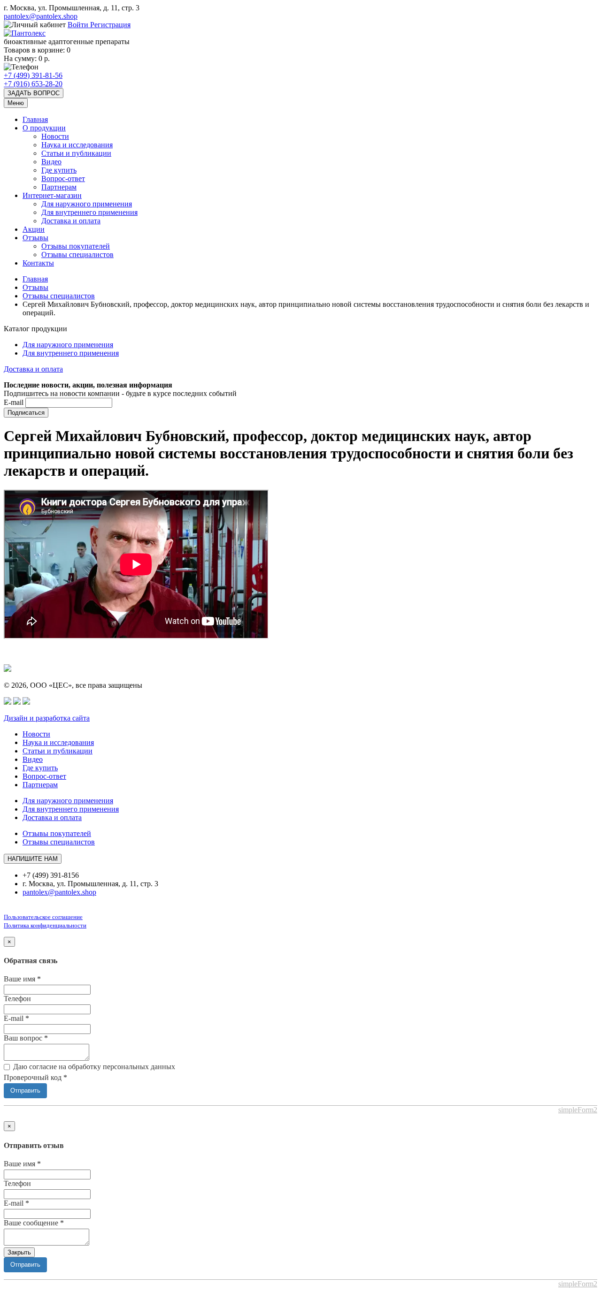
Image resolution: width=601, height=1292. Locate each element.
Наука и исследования (77, 145)
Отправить (25, 1090)
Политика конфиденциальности (45, 925)
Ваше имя (22, 979)
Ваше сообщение (34, 1223)
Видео (51, 162)
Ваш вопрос (26, 1038)
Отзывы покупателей (75, 246)
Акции (34, 229)
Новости (55, 136)
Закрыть (19, 1252)
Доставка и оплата (70, 221)
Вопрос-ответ (63, 178)
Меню (16, 102)
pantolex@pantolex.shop (40, 16)
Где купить (59, 170)
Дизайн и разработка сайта (47, 718)
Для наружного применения (86, 204)
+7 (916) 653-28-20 (33, 84)
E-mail (13, 402)
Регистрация (110, 25)
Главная (35, 119)
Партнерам (59, 187)
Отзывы (35, 238)
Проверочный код (35, 1077)
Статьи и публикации (76, 153)
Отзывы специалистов (77, 254)
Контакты (38, 263)
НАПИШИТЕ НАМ (33, 858)
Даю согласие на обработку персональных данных (94, 1067)
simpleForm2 (577, 1110)
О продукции (44, 128)
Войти (79, 25)
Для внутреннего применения (89, 212)
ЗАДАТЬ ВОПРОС (34, 93)
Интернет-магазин (52, 195)
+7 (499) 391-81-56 (33, 75)
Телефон (17, 999)
